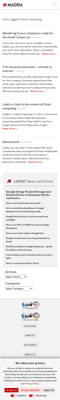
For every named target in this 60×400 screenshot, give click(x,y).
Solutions (30, 326)
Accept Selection (30, 390)
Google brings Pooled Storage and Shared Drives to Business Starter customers (28, 194)
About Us (30, 354)
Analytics (21, 395)
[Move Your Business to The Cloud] (12, 5)
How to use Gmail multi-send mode (23, 202)
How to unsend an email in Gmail (22, 262)
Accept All (11, 390)
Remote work (11, 142)
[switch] (12, 395)
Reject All (49, 390)
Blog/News (30, 344)
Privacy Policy (32, 383)
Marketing (40, 395)
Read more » (49, 53)
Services (30, 335)
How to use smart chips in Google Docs (25, 232)
